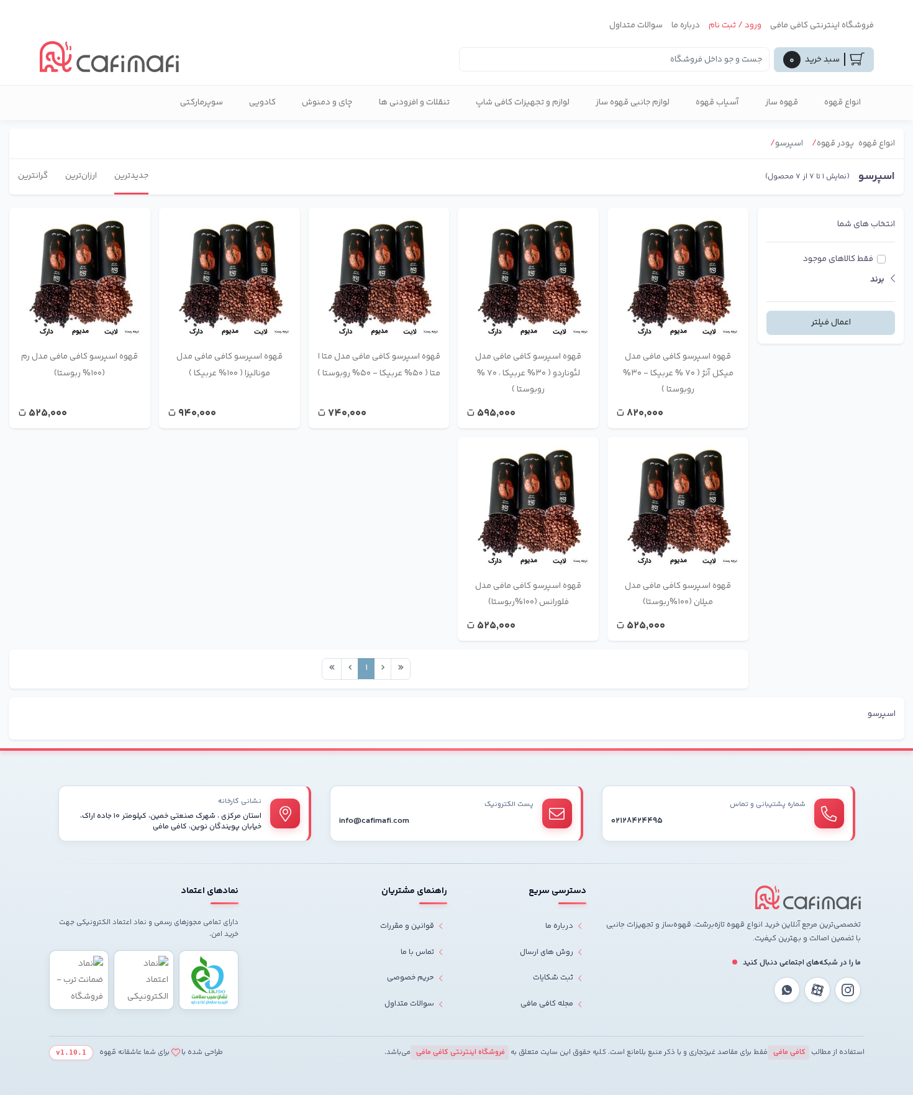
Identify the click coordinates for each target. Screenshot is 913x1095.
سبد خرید (814, 60)
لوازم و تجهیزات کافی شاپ (523, 102)
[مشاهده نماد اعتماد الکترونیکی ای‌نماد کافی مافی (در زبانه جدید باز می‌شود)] (144, 980)
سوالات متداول (636, 25)
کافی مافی (788, 1052)
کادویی (262, 102)
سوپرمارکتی (201, 102)
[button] (830, 280)
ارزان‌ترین (81, 176)
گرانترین (33, 176)
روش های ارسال (546, 952)
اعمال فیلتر (831, 322)
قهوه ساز (781, 102)
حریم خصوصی (410, 977)
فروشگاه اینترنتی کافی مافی (822, 25)
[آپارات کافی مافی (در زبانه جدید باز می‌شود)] (817, 990)
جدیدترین (131, 176)
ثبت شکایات (553, 977)
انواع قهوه (842, 102)
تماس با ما (417, 952)
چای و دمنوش (327, 102)
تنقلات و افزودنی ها (414, 102)
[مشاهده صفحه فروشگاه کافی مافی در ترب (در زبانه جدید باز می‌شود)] (79, 980)
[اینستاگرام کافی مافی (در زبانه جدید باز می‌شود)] (848, 990)
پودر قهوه (835, 143)
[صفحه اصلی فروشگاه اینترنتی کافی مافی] (808, 897)
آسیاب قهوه (717, 102)
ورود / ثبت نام (735, 25)
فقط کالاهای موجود (838, 259)
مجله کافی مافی (546, 1003)
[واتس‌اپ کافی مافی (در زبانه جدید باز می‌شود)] (787, 990)
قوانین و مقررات (407, 926)
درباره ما (685, 25)
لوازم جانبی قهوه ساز (633, 102)
